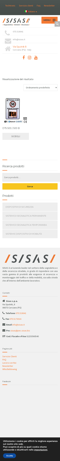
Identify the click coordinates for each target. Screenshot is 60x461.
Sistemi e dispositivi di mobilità (24, 233)
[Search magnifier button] (57, 24)
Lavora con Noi (9, 362)
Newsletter (49, 5)
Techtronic (10, 5)
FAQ (4, 359)
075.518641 (20, 313)
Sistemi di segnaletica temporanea (26, 225)
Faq (38, 5)
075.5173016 (15, 318)
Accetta (9, 455)
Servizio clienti (26, 5)
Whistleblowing (9, 369)
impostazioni (40, 449)
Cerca (30, 186)
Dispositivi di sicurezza (19, 207)
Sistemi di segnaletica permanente (26, 215)
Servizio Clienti (9, 356)
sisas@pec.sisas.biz (20, 330)
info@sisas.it (18, 324)
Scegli (15, 136)
